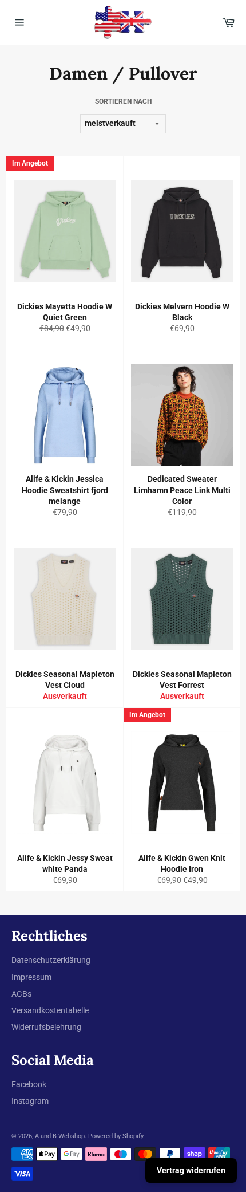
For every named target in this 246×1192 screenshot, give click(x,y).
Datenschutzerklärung (50, 960)
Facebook (28, 1084)
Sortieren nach (123, 101)
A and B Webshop (60, 1136)
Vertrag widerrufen (191, 1170)
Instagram (30, 1101)
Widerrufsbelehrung (46, 1027)
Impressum (31, 977)
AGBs (21, 993)
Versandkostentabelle (50, 1010)
